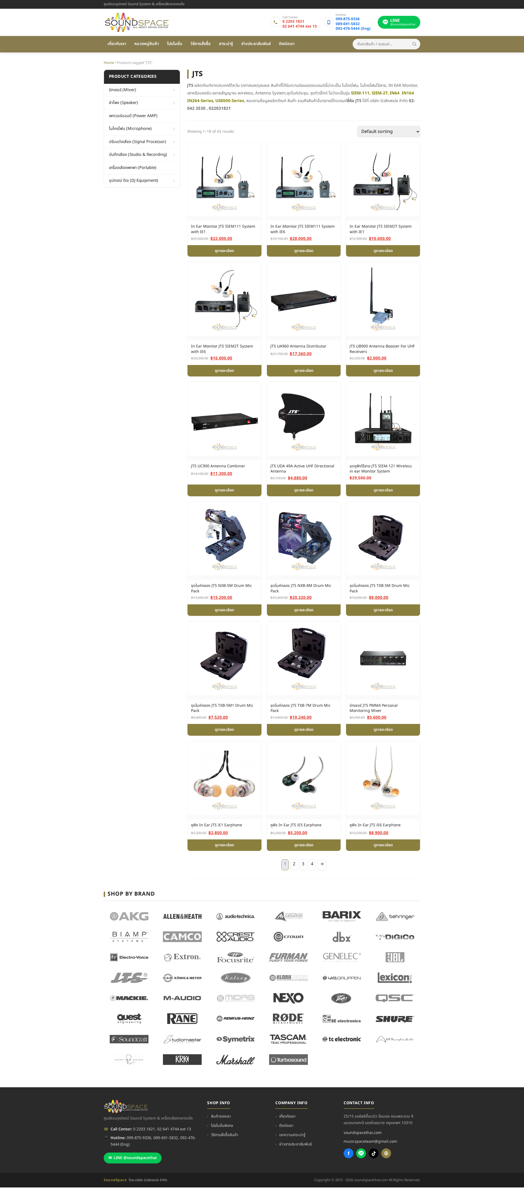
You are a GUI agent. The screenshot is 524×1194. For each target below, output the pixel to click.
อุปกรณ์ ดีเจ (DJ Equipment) (133, 180)
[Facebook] (348, 1153)
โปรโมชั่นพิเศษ (222, 1125)
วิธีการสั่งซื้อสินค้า (224, 1135)
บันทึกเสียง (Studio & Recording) (138, 155)
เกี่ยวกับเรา (117, 44)
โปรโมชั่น (174, 44)
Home (109, 63)
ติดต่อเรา (286, 44)
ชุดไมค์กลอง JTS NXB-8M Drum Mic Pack (300, 588)
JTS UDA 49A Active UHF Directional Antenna (302, 468)
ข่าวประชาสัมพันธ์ (256, 44)
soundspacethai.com (363, 1133)
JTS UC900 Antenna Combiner (218, 466)
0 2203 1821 (293, 21)
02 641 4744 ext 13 (299, 26)
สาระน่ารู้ (226, 44)
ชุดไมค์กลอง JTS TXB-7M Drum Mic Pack (300, 708)
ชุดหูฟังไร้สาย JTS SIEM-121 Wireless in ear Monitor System (381, 468)
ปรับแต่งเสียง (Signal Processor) (137, 141)
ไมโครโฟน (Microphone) (130, 129)
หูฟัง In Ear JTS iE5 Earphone (295, 825)
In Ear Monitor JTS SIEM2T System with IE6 (222, 349)
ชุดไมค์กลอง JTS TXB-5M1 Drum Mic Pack (222, 708)
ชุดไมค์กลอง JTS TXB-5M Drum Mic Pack (380, 588)
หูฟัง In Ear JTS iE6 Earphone (375, 825)
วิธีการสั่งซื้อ (200, 44)
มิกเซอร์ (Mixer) (122, 90)
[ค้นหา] (414, 43)
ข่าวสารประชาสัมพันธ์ (295, 1144)
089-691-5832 (348, 24)
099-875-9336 (348, 19)
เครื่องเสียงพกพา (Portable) (132, 167)
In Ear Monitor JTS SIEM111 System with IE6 (302, 229)
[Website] (386, 1153)
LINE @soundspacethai (133, 1158)
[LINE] (361, 1153)
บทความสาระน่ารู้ (292, 1135)
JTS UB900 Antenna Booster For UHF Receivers (382, 349)
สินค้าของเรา (221, 1116)
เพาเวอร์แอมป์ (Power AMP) (133, 115)
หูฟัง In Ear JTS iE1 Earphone (216, 825)
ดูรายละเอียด (224, 251)
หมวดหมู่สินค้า (146, 44)
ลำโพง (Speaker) (123, 103)
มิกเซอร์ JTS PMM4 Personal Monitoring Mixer (374, 708)
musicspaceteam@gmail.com (370, 1141)
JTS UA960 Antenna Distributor (298, 346)
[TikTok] (374, 1153)
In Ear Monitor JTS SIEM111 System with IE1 (223, 229)
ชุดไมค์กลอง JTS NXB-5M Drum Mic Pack (221, 588)
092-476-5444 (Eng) (353, 28)
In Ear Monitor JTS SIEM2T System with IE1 (381, 229)
